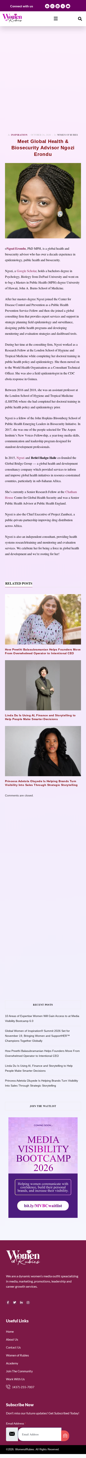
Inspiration (19, 134)
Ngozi (20, 458)
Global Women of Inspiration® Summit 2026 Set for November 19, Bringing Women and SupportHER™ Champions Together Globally (37, 1035)
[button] (55, 18)
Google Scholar (26, 271)
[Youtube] (68, 6)
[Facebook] (47, 6)
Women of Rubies (67, 134)
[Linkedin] (57, 6)
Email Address (16, 1423)
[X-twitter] (63, 6)
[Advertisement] (43, 79)
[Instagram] (52, 6)
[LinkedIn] (21, 1302)
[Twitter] (15, 1302)
